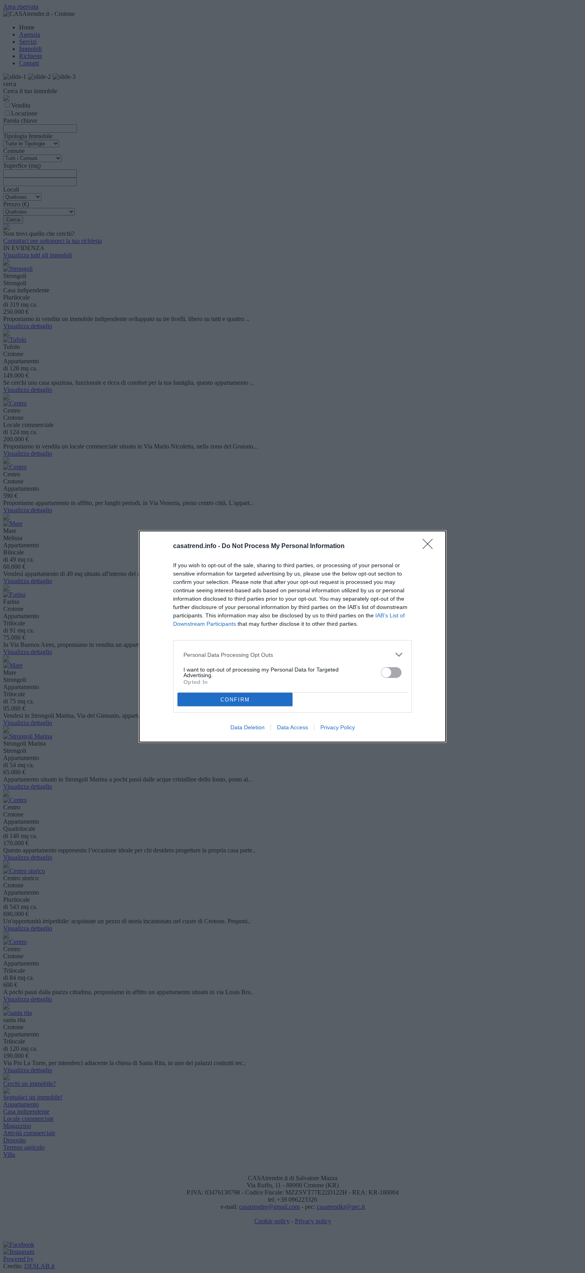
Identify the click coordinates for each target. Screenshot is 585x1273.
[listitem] (292, 654)
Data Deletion (247, 727)
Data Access (292, 727)
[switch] (391, 672)
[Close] (430, 546)
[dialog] (292, 636)
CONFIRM (235, 700)
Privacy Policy (337, 727)
